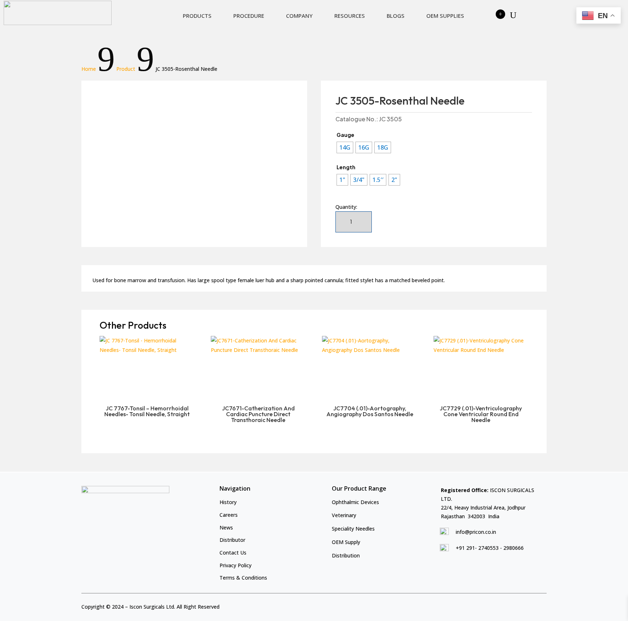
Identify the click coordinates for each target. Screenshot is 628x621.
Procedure (248, 15)
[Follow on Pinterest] (542, 605)
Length (346, 167)
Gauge (345, 134)
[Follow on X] (529, 605)
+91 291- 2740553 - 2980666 (490, 547)
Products (197, 15)
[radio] (345, 147)
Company (299, 15)
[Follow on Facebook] (517, 605)
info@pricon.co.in (476, 531)
